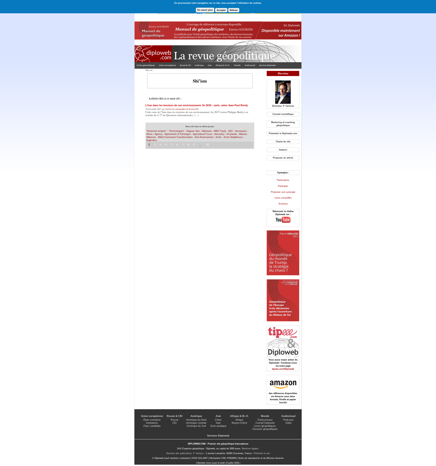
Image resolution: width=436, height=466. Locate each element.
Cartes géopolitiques (146, 65)
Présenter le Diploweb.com (283, 133)
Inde (218, 422)
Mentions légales (250, 448)
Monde (237, 65)
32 (207, 144)
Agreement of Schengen (178, 134)
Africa (149, 134)
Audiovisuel (250, 65)
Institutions (152, 422)
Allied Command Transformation (175, 137)
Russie (174, 419)
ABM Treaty (220, 131)
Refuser (234, 10)
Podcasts (288, 419)
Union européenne (167, 65)
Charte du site (283, 141)
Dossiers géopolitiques (265, 428)
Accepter (221, 10)
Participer (283, 186)
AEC (230, 131)
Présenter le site (262, 453)
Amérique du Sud (196, 425)
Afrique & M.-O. (223, 65)
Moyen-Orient (239, 422)
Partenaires (283, 180)
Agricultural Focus (203, 134)
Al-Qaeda (232, 134)
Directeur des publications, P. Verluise (185, 453)
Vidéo (288, 422)
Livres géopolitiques (265, 425)
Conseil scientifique (282, 114)
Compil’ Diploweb (265, 422)
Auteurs (283, 149)
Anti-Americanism (204, 137)
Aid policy (219, 134)
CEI (174, 422)
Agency (158, 134)
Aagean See (193, 131)
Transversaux (265, 419)
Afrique (239, 419)
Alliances (151, 137)
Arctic (219, 137)
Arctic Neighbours (233, 137)
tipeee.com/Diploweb (283, 369)
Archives (283, 203)
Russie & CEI (185, 65)
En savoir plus (205, 10)
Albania (243, 134)
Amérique (199, 65)
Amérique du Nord (196, 419)
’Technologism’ (176, 131)
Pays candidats (152, 425)
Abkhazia (207, 131)
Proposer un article (283, 157)
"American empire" (156, 131)
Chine (218, 419)
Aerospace (241, 131)
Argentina (151, 140)
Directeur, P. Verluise (283, 106)
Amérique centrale (196, 422)
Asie (210, 65)
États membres (152, 419)
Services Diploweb (267, 65)
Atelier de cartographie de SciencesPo (182, 108)
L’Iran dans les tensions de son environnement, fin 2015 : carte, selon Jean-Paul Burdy (196, 105)
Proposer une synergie (283, 192)
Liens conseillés (283, 197)
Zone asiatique (218, 425)
